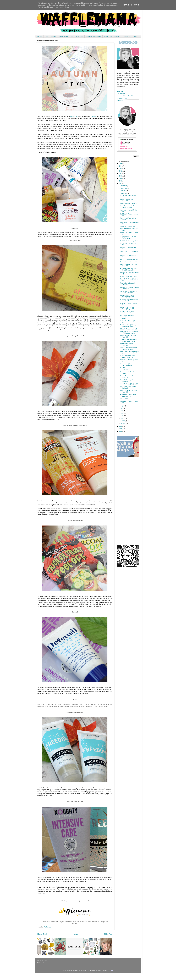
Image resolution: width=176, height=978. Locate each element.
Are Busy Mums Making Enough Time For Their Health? (127, 317)
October (123, 190)
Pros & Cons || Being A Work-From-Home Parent (129, 348)
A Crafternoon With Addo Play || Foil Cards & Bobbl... (129, 332)
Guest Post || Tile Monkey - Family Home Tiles (128, 312)
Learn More (127, 5)
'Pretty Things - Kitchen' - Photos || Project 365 (127, 308)
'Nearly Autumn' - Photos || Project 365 (128, 336)
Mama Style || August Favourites (126, 380)
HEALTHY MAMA (77, 36)
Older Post (108, 934)
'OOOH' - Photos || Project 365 (129, 384)
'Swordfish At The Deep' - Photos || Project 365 (127, 296)
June (122, 411)
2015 (120, 429)
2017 (120, 183)
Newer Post (42, 934)
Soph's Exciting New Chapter (128, 276)
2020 (120, 176)
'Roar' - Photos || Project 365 (128, 262)
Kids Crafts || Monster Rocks (128, 203)
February (123, 421)
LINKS (135, 36)
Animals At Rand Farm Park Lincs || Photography (128, 269)
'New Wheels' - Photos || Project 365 (127, 368)
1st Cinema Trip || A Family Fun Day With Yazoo (128, 325)
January (123, 423)
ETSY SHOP (63, 36)
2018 (120, 181)
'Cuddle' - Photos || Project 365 (129, 241)
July (122, 408)
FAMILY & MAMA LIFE (111, 36)
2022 (120, 171)
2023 (120, 168)
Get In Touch (121, 93)
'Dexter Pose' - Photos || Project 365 (127, 200)
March (123, 418)
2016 (120, 426)
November (124, 188)
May (122, 413)
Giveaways (120, 100)
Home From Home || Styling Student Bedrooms (128, 291)
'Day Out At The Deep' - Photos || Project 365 (129, 287)
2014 (120, 431)
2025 (120, 163)
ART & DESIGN (50, 36)
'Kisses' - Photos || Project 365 (129, 329)
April (122, 416)
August (123, 406)
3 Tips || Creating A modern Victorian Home (128, 237)
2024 (120, 166)
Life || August (124, 398)
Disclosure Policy (122, 98)
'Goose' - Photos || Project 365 (129, 259)
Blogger (111, 970)
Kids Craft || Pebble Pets (127, 226)
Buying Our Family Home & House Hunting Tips (128, 356)
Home (75, 934)
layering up (74, 116)
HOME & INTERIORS (93, 36)
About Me (120, 91)
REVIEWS (126, 36)
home (94, 116)
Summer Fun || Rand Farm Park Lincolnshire (128, 364)
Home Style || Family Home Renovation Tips (128, 395)
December (124, 185)
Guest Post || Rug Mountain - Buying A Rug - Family (128, 340)
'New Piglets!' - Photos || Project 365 (127, 344)
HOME (39, 36)
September (124, 193)
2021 (120, 173)
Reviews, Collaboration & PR (125, 96)
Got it (136, 5)
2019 (120, 178)
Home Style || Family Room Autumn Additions (128, 206)
